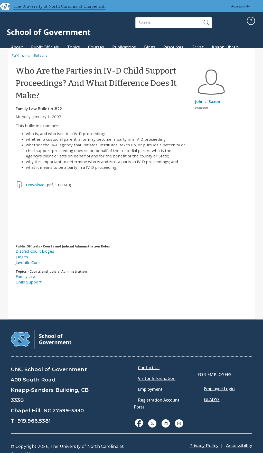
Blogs (149, 47)
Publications (124, 47)
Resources (173, 47)
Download (35, 184)
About (17, 47)
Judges (22, 256)
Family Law (26, 276)
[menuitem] (140, 426)
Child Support (29, 282)
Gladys (212, 399)
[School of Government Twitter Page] (152, 423)
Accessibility (240, 6)
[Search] (206, 22)
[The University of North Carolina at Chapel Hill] (3, 6)
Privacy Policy (204, 445)
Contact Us (148, 367)
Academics (21, 56)
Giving (198, 47)
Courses (96, 47)
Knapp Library (225, 47)
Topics (73, 47)
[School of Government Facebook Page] (139, 423)
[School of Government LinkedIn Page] (166, 423)
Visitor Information (156, 378)
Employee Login (219, 389)
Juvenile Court (29, 262)
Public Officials (45, 47)
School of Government (49, 32)
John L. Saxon (207, 101)
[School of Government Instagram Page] (179, 423)
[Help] (251, 21)
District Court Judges (35, 251)
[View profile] (211, 96)
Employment (150, 389)
